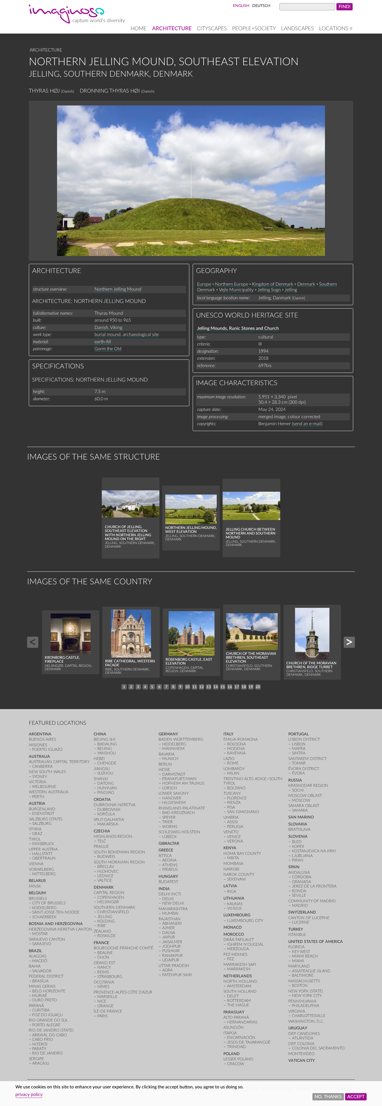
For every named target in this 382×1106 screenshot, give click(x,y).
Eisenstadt (43, 813)
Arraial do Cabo (49, 1035)
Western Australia (48, 792)
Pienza (233, 803)
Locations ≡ (336, 28)
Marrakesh (239, 969)
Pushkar (171, 951)
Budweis (106, 857)
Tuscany (232, 793)
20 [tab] (258, 687)
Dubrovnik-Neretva (114, 805)
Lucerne (300, 922)
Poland (231, 1054)
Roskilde (106, 936)
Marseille (107, 997)
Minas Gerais (42, 986)
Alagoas (37, 956)
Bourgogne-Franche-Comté (123, 948)
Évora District (303, 769)
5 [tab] (152, 687)
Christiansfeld (113, 912)
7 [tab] (166, 687)
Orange (105, 1006)
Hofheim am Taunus (183, 783)
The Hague (238, 1005)
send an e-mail (307, 424)
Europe (204, 284)
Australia (39, 756)
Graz (37, 834)
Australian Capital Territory (59, 762)
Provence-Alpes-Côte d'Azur (123, 992)
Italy (228, 734)
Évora (298, 773)
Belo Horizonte (48, 991)
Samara (300, 810)
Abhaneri (172, 923)
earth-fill (103, 342)
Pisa (231, 807)
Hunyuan (107, 788)
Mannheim (173, 749)
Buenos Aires (42, 739)
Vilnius (234, 908)
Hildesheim (174, 803)
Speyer (169, 817)
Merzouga (238, 949)
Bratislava (299, 829)
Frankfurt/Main (179, 779)
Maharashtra (173, 909)
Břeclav (105, 867)
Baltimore (302, 975)
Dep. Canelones (304, 1034)
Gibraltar (169, 843)
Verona (235, 841)
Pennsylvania (302, 1001)
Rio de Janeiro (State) (51, 1030)
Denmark (306, 284)
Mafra (298, 749)
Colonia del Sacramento (318, 1048)
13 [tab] (208, 687)
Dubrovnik (109, 810)
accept (355, 1097)
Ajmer (168, 928)
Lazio (228, 759)
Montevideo (301, 1054)
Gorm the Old (108, 349)
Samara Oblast (303, 806)
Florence (237, 798)
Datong (105, 783)
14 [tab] (215, 687)
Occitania (104, 982)
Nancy (104, 967)
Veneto (231, 832)
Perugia (235, 827)
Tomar (299, 763)
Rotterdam (239, 1001)
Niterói (40, 1044)
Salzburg (41, 824)
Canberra (42, 766)
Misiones (38, 745)
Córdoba (301, 877)
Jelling (291, 290)
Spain (294, 867)
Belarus (37, 881)
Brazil (35, 951)
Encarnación (241, 1038)
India (164, 889)
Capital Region (109, 893)
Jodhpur (171, 946)
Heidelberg (174, 744)
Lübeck (169, 837)
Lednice (105, 876)
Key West (301, 952)
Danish (101, 327)
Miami (298, 961)
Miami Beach (305, 956)
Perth (38, 797)
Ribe (101, 926)
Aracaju (40, 1063)
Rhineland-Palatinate (182, 808)
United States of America (315, 942)
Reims (103, 972)
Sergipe (36, 1059)
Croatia (102, 799)
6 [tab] (159, 687)
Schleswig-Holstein (179, 832)
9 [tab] (180, 687)
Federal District (46, 976)
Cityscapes (212, 28)
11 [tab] (194, 687)
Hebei (99, 759)
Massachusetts (304, 981)
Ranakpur (172, 956)
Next (349, 642)
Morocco (233, 934)
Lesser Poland (238, 1059)
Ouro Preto (44, 1000)
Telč (101, 841)
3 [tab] (138, 687)
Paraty (39, 1049)
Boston (300, 985)
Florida (296, 947)
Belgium (37, 893)
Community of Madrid (312, 901)
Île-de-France (108, 1011)
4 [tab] (145, 687)
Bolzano (236, 788)
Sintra (298, 753)
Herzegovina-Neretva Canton (60, 929)
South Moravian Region (119, 862)
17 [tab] (237, 687)
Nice (101, 1001)
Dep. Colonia (301, 1044)
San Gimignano (243, 812)
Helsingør (108, 902)
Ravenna (236, 753)
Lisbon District (304, 739)
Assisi (232, 822)
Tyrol (35, 839)
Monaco (232, 927)
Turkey (295, 929)
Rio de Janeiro (47, 1053)
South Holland (239, 991)
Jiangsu (102, 769)
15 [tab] (222, 687)
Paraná (36, 1006)
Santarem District (307, 759)
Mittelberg (44, 874)
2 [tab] (131, 687)
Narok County (238, 874)
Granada (301, 882)
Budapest (168, 882)
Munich (170, 759)
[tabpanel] (130, 518)
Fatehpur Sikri (177, 975)
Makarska (107, 824)
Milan (233, 773)
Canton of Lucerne (308, 918)
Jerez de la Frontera (314, 886)
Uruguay (297, 1028)
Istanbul (297, 935)
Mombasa (233, 864)
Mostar (40, 934)
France (101, 943)
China (100, 734)
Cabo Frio (42, 1039)
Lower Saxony (173, 793)
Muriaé (39, 996)
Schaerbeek (44, 917)
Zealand (102, 931)
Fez (230, 959)
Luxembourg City (245, 921)
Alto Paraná (236, 1017)
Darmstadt (173, 774)
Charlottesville (309, 1016)
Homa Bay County (242, 853)
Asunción (233, 1027)
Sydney (39, 777)
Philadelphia (305, 1006)
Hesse (164, 770)
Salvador (42, 971)
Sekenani (236, 879)
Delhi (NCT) (170, 894)
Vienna (36, 864)
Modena (236, 749)
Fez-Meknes (235, 954)
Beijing (104, 749)
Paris (102, 1016)
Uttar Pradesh (174, 966)
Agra (167, 970)
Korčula (106, 814)
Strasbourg (109, 977)
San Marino (301, 817)
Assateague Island (311, 971)
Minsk (35, 886)
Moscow (301, 800)
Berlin (165, 764)
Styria (35, 829)
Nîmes (103, 987)
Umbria (231, 817)
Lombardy (234, 769)
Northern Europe (231, 284)
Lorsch (169, 788)
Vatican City (301, 1060)
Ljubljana (302, 856)
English (241, 6)
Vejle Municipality (236, 290)
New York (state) (305, 991)
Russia (295, 780)
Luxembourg (236, 915)
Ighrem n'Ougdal (245, 944)
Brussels (38, 898)
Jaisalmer (172, 942)
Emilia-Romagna (240, 739)
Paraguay (233, 1012)
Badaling (107, 744)
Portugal (298, 734)
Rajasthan (170, 919)
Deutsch (261, 6)
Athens (169, 865)
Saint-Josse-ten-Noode (55, 912)
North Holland (240, 981)
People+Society (254, 28)
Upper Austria (43, 849)
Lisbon (299, 744)
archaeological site (141, 334)
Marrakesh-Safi (239, 965)
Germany (168, 734)
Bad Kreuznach (178, 813)
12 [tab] (201, 687)
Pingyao (105, 792)
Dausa (168, 933)
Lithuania (233, 898)
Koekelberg (44, 908)
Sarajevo (41, 944)
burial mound (108, 334)
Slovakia (297, 824)
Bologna (236, 744)
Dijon (103, 957)
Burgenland (42, 809)
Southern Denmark (114, 907)
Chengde (106, 763)
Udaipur (170, 960)
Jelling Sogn (269, 290)
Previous (32, 642)
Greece (166, 850)
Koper (298, 846)
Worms (169, 827)
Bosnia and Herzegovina (56, 924)
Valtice (104, 880)
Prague (101, 846)
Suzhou (105, 773)
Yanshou (106, 753)
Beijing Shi (104, 739)
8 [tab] (173, 687)
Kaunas (234, 904)
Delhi (168, 899)
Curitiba (40, 1010)
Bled (297, 842)
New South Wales (47, 772)
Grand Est (104, 963)
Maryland (299, 966)
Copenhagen (110, 897)
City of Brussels (48, 903)
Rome (233, 763)
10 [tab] (187, 687)
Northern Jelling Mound (118, 289)
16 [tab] (230, 687)
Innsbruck (43, 844)
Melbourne (44, 787)
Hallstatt (42, 854)
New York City (307, 996)
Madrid (300, 905)
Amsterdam (239, 986)
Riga (231, 891)
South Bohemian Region (119, 852)
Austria (37, 803)
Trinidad (236, 1047)
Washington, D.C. (306, 1021)
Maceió (39, 961)
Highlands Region (113, 836)
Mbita (233, 858)
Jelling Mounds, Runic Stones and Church (238, 328)
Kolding (106, 921)
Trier (167, 822)
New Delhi (173, 903)
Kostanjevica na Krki (314, 851)
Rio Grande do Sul (48, 1020)
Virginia (296, 1011)
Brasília (40, 981)
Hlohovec (108, 871)
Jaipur (168, 937)
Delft (233, 996)
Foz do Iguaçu (47, 1015)
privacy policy (29, 1094)
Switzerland (302, 912)
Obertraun (44, 858)
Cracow (235, 1064)
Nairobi (231, 869)
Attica (165, 856)
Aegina (169, 860)
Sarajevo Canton (47, 939)
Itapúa (230, 1033)
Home (139, 28)
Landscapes (297, 28)
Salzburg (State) (45, 819)
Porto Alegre (46, 1025)
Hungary (168, 876)
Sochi (298, 790)
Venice (234, 837)
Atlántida (302, 1038)
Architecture (172, 28)
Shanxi (101, 779)
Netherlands (237, 976)
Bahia (35, 966)
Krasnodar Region (308, 785)
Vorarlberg (41, 869)
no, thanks (328, 1097)
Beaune (105, 953)
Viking (116, 327)
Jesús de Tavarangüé (248, 1042)
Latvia (230, 886)
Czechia (102, 831)
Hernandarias (242, 1022)
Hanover (171, 798)
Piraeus (170, 869)
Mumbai (170, 913)
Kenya (229, 848)
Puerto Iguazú (47, 749)
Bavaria (167, 754)
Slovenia (298, 836)
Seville (299, 895)
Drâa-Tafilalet (238, 940)
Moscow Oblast (305, 796)
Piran (297, 860)
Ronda (299, 891)
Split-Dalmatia (109, 820)
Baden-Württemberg (181, 739)
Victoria (37, 782)
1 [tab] (124, 687)
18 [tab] (244, 687)
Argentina (40, 734)
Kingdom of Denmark (272, 284)
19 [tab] (251, 687)
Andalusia (299, 872)
